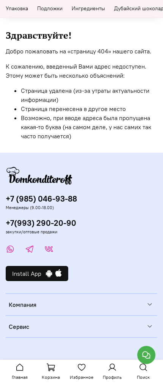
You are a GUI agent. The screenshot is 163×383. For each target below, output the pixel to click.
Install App (29, 273)
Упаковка (17, 8)
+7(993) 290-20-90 (41, 223)
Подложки (50, 8)
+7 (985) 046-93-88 (41, 199)
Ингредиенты (88, 8)
